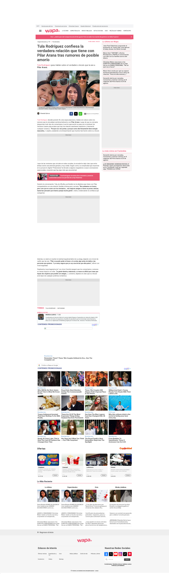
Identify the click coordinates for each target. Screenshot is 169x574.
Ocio (60, 553)
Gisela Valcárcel (86, 26)
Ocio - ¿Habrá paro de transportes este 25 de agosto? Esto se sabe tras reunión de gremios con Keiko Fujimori (84, 37)
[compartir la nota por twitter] (76, 114)
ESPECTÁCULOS (75, 30)
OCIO (106, 30)
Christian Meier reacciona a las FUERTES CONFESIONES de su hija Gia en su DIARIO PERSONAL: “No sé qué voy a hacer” (116, 64)
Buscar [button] (127, 559)
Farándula (56, 42)
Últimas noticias (42, 553)
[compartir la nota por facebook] (71, 114)
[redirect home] (52, 31)
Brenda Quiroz (45, 113)
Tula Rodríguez (44, 65)
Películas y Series (95, 553)
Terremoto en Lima (61, 26)
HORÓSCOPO (127, 30)
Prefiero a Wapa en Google (50, 365)
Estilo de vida (83, 553)
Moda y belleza (74, 553)
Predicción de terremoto (100, 26)
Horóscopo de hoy (47, 26)
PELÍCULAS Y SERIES (115, 30)
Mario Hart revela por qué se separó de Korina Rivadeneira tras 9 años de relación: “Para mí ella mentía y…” (116, 72)
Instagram (61, 308)
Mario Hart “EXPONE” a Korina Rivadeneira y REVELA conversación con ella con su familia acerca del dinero (116, 55)
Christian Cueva (74, 26)
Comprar (55, 475)
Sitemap (61, 559)
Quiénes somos (127, 564)
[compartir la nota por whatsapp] (80, 114)
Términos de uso (117, 564)
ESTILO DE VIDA (98, 30)
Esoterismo (41, 559)
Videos (50, 559)
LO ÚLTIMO (65, 30)
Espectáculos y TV (44, 42)
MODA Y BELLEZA (87, 30)
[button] (131, 37)
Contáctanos (108, 564)
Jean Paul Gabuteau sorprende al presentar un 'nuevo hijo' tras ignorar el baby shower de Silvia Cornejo (116, 47)
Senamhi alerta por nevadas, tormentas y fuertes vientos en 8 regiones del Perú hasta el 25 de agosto (115, 80)
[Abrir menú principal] (40, 31)
